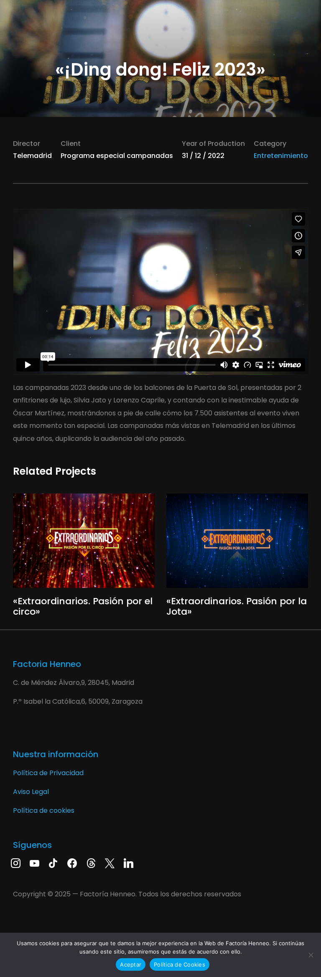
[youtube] (34, 862)
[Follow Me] (110, 862)
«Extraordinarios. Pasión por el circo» (83, 606)
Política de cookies (43, 810)
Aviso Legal (31, 791)
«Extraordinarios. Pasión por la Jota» (236, 606)
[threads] (91, 862)
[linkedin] (128, 862)
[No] (310, 955)
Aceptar (130, 964)
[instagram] (16, 862)
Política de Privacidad (48, 773)
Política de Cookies (179, 964)
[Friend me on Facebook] (72, 862)
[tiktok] (53, 862)
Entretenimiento (281, 155)
